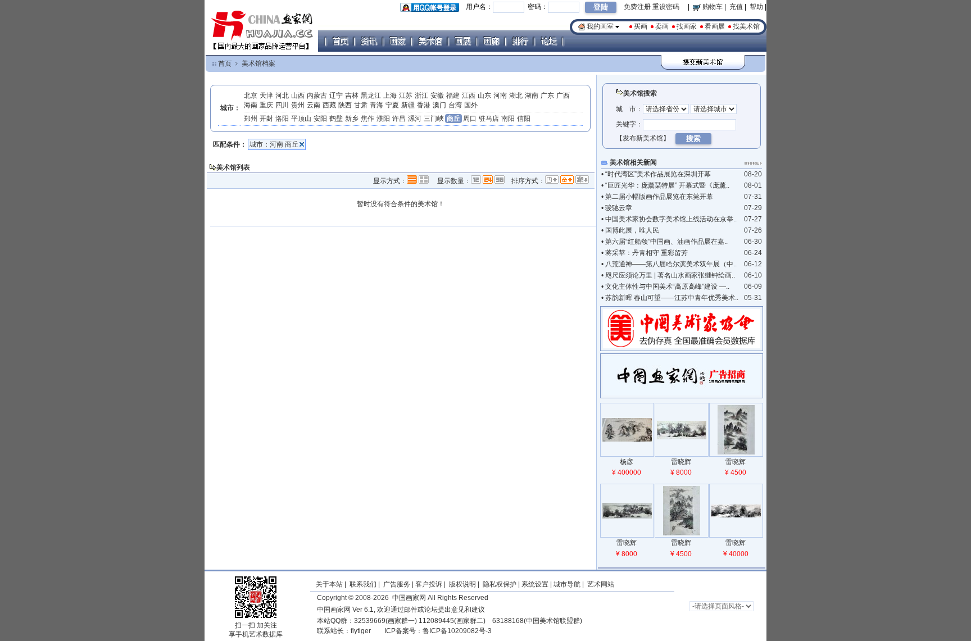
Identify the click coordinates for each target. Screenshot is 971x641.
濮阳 (383, 118)
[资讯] (368, 41)
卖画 (662, 26)
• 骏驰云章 (616, 208)
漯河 (414, 118)
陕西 (345, 105)
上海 (390, 95)
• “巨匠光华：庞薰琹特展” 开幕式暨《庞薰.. (665, 185)
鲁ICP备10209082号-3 (457, 631)
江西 (468, 95)
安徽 (437, 95)
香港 (423, 105)
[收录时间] (552, 180)
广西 (563, 95)
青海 (376, 105)
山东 (484, 95)
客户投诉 (428, 584)
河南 (500, 95)
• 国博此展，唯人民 (630, 230)
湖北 (516, 95)
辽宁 (336, 95)
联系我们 (363, 584)
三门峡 (434, 118)
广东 (547, 95)
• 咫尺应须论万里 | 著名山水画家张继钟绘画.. (668, 275)
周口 (470, 118)
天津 (266, 95)
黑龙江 (371, 95)
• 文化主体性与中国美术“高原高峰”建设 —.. (665, 286)
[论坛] (548, 41)
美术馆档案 (258, 63)
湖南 (531, 95)
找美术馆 (746, 26)
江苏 (405, 95)
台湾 (455, 105)
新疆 (408, 105)
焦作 (367, 118)
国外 (471, 105)
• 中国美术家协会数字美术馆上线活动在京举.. (669, 219)
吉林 (352, 95)
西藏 (329, 105)
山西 (298, 95)
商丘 (453, 118)
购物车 (712, 7)
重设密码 (665, 7)
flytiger (361, 631)
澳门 (439, 105)
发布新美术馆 (643, 138)
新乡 (352, 118)
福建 (453, 95)
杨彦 (626, 462)
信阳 (523, 118)
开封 (266, 118)
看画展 (715, 26)
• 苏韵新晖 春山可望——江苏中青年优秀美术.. (669, 298)
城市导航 (566, 584)
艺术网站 (600, 584)
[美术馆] (430, 41)
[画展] (462, 41)
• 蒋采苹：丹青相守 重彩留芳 (644, 253)
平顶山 (301, 118)
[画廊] (491, 41)
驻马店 (489, 118)
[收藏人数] (582, 180)
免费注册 (637, 7)
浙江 (421, 95)
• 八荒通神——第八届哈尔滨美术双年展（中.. (669, 264)
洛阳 (282, 118)
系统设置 (534, 584)
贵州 (298, 105)
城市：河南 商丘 (273, 144)
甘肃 (360, 105)
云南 (313, 105)
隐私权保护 (499, 584)
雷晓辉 (681, 462)
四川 (282, 105)
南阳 (508, 118)
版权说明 (462, 584)
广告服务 (396, 584)
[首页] (340, 41)
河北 (282, 95)
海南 (250, 105)
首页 (225, 63)
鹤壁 (336, 118)
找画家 (687, 26)
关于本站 (329, 584)
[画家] (397, 41)
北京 (250, 95)
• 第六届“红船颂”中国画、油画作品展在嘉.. (664, 242)
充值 (736, 7)
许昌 (399, 118)
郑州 (250, 118)
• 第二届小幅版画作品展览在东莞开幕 (657, 197)
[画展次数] (567, 180)
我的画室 (600, 26)
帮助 (756, 7)
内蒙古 (317, 95)
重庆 (266, 105)
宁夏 (392, 105)
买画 (640, 26)
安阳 (320, 118)
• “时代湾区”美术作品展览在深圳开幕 (656, 174)
